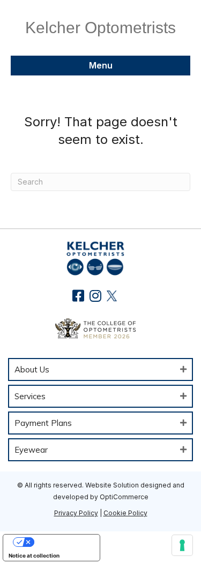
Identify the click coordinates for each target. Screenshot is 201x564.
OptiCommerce (124, 497)
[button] (78, 295)
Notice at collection (34, 555)
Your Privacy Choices (62, 542)
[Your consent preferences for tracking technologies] (182, 545)
